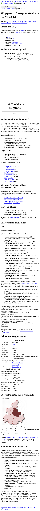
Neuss (12, 8)
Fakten (9, 23)
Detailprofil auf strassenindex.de (13, 198)
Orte (14, 1)
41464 (18, 32)
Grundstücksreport (16, 21)
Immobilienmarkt (27, 21)
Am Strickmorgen (9, 171)
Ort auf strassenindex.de (11, 199)
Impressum (4, 508)
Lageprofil (4, 23)
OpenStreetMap (14, 217)
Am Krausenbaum (9, 169)
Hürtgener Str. (8, 178)
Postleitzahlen (27, 1)
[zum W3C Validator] (23, 508)
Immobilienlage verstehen (12, 203)
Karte (34, 21)
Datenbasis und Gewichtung (28, 283)
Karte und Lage (16, 367)
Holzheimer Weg (9, 176)
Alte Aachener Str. (9, 166)
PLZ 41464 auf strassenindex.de (13, 201)
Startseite (3, 8)
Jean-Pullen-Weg (9, 179)
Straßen (19, 1)
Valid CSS (32, 508)
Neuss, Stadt (14, 42)
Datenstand (23, 23)
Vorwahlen (35, 1)
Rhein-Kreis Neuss (16, 44)
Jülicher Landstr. (9, 181)
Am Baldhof (8, 168)
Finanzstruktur (16, 23)
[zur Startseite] (7, 3)
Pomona (3, 34)
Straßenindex (12, 508)
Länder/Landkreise (6, 1)
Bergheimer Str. (9, 173)
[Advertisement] (20, 82)
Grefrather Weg (9, 174)
